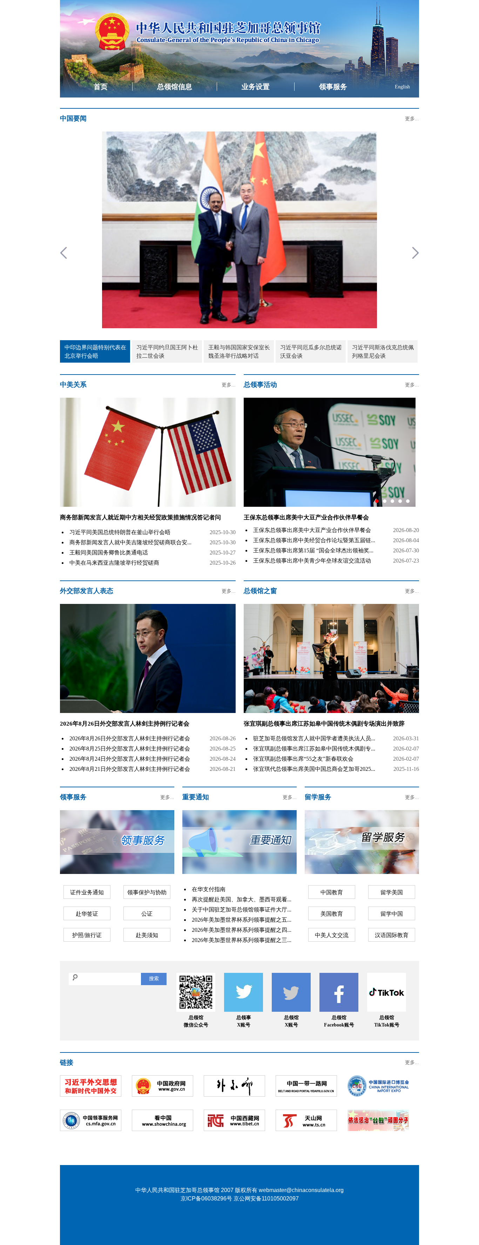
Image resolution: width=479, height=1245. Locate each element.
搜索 (154, 978)
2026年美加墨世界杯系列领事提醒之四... (241, 930)
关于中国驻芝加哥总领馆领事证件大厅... (241, 910)
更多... (412, 118)
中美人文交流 (332, 935)
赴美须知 (147, 935)
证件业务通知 (87, 892)
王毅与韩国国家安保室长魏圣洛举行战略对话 (239, 351)
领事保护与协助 (147, 892)
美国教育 (332, 914)
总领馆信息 (174, 86)
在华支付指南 (208, 889)
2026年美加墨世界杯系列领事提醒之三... (241, 940)
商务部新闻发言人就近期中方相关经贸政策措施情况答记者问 (140, 517)
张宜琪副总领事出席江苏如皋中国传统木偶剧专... (314, 749)
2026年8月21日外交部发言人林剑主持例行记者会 (129, 769)
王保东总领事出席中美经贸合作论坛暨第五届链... (314, 540)
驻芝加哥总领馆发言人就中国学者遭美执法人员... (314, 738)
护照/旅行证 (87, 935)
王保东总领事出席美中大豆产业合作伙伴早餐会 (312, 530)
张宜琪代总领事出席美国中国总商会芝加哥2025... (314, 769)
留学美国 (391, 892)
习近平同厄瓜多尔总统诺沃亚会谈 (311, 351)
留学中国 (391, 914)
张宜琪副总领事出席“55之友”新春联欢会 (303, 759)
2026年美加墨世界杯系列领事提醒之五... (241, 920)
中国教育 (332, 892)
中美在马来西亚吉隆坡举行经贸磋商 (114, 563)
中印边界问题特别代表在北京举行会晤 (95, 351)
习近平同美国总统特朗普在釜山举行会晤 (119, 532)
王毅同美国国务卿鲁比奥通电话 (108, 553)
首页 (101, 86)
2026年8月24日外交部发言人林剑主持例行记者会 (129, 759)
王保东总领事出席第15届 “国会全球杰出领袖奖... (313, 550)
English (402, 86)
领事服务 (333, 86)
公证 (147, 914)
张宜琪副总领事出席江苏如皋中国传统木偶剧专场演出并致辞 (324, 723)
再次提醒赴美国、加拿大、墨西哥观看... (241, 899)
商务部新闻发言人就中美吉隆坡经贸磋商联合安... (130, 542)
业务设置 (256, 86)
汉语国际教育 (392, 935)
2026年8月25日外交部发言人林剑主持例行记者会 (129, 749)
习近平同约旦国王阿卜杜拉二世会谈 (167, 351)
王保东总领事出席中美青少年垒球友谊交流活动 (312, 561)
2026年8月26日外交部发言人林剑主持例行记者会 (124, 723)
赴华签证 (87, 914)
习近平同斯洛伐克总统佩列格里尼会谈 (383, 351)
